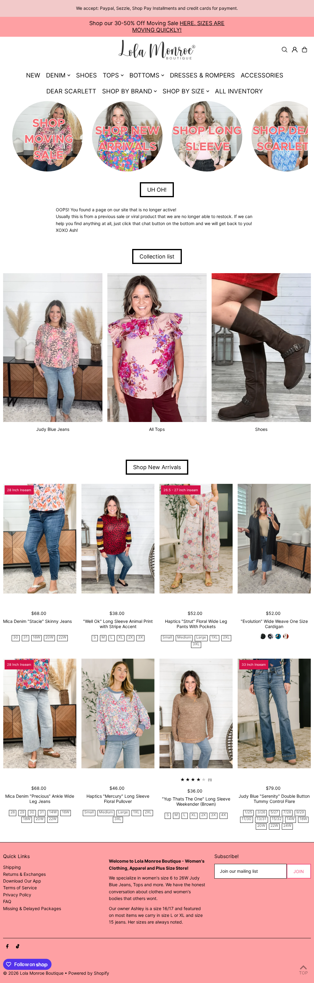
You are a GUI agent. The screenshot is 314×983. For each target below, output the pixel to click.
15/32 (276, 819)
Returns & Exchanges (24, 874)
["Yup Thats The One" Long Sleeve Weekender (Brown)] (196, 713)
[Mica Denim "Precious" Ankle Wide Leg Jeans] (39, 713)
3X (140, 637)
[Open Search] (284, 49)
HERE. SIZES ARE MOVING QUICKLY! (178, 26)
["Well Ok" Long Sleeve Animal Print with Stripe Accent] (118, 538)
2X (130, 637)
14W (53, 812)
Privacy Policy (17, 894)
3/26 (261, 812)
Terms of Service (20, 887)
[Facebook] (7, 946)
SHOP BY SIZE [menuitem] (184, 91)
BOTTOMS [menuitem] (144, 75)
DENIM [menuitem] (56, 75)
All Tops (157, 429)
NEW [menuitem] (33, 75)
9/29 (300, 812)
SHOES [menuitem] (86, 75)
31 (25, 637)
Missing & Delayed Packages (32, 908)
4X (223, 815)
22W (62, 637)
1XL (214, 637)
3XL (196, 644)
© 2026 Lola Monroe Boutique (33, 973)
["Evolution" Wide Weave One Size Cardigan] (274, 538)
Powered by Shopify (88, 973)
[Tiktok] (17, 946)
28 (12, 812)
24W (287, 826)
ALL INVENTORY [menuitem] (239, 91)
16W (36, 637)
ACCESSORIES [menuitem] (262, 75)
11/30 (246, 819)
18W (26, 819)
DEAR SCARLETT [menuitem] (71, 91)
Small (167, 637)
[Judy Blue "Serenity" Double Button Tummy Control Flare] (274, 713)
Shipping (12, 867)
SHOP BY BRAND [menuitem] (127, 91)
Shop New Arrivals (157, 467)
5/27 (274, 812)
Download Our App (22, 880)
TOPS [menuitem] (111, 75)
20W (49, 637)
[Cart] (304, 49)
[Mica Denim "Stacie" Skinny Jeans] (39, 538)
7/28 (287, 812)
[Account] (294, 49)
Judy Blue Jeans (52, 429)
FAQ (7, 901)
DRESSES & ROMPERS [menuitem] (202, 75)
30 (15, 637)
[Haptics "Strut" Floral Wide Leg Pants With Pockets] (196, 538)
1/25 (248, 812)
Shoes (261, 429)
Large (201, 637)
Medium (184, 637)
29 (22, 812)
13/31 (261, 819)
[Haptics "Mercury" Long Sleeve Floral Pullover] (118, 713)
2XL (226, 637)
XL (120, 637)
